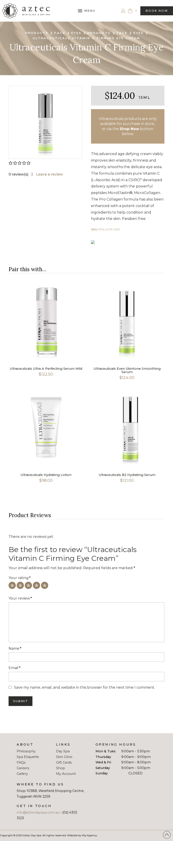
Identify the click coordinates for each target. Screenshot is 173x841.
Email (14, 668)
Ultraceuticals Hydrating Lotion (45, 475)
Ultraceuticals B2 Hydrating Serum (127, 475)
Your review (20, 598)
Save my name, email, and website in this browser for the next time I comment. (84, 687)
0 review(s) (18, 174)
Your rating (19, 578)
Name (15, 648)
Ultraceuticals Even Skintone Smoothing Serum (127, 370)
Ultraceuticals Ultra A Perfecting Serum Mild (46, 369)
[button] (86, 10)
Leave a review (49, 174)
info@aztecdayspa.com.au (38, 812)
